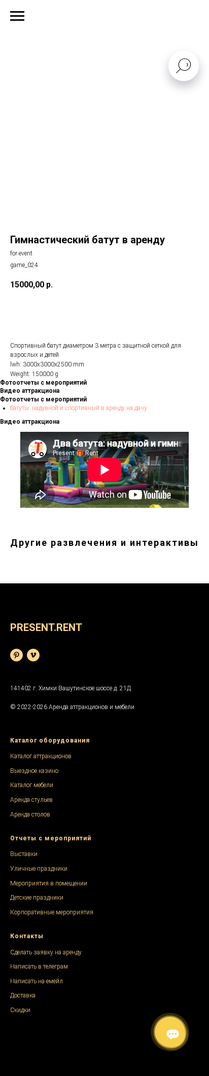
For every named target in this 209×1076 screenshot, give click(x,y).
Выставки (24, 854)
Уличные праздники (38, 868)
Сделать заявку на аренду (46, 952)
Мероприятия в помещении (48, 883)
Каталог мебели (31, 785)
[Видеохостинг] (33, 655)
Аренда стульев (31, 799)
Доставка (23, 995)
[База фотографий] (16, 655)
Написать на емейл (36, 981)
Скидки (20, 1010)
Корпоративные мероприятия (51, 912)
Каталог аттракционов (41, 756)
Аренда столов (30, 814)
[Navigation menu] (17, 16)
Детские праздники (36, 897)
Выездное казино (34, 770)
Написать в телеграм (39, 966)
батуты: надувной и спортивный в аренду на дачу (78, 408)
